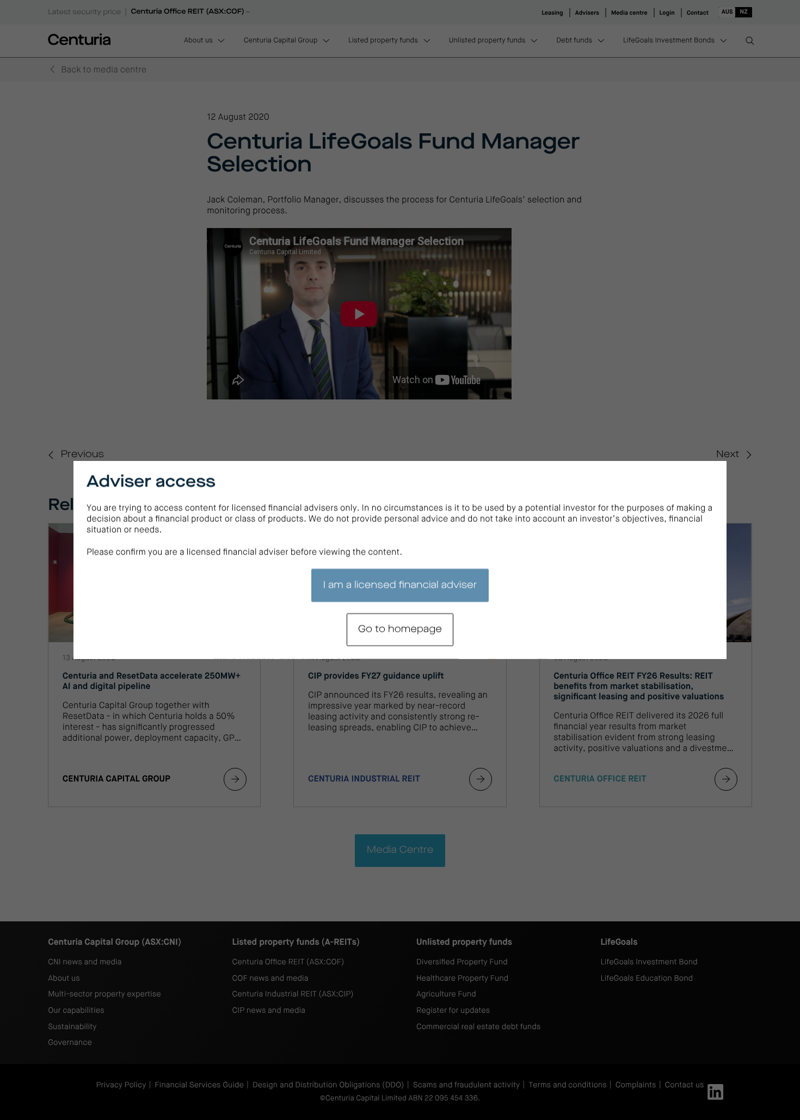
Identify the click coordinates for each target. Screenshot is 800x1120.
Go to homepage (400, 630)
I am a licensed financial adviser (400, 585)
